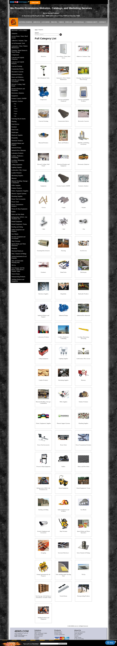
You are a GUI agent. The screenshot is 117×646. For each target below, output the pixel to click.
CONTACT (102, 22)
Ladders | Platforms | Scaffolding (17, 156)
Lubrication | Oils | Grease (19, 170)
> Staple (15, 113)
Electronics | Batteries (18, 93)
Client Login (35, 2)
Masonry (14, 178)
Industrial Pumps (16, 147)
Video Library (77, 637)
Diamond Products (17, 74)
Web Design (37, 632)
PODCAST (68, 22)
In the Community (79, 638)
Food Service (15, 124)
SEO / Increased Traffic (40, 633)
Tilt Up (14, 265)
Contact (76, 636)
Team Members (78, 633)
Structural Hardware (17, 251)
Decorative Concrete (17, 71)
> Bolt (14, 103)
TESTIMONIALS (78, 22)
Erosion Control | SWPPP (19, 98)
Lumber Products (16, 173)
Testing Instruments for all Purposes (19, 257)
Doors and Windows (17, 77)
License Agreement (59, 634)
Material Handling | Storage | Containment (20, 181)
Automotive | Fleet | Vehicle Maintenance (20, 46)
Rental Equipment (17, 221)
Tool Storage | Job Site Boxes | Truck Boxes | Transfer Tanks (18, 269)
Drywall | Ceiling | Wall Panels (18, 85)
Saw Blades (15, 234)
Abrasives (14, 33)
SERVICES (36, 22)
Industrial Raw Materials (19, 150)
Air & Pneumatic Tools (18, 43)
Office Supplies (16, 185)
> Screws (15, 111)
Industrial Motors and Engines (18, 144)
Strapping (14, 248)
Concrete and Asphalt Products (18, 62)
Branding (36, 637)
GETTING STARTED (25, 22)
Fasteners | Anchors (17, 101)
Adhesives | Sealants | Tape (19, 40)
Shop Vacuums (16, 241)
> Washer (15, 108)
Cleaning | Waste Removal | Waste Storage (19, 51)
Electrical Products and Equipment (18, 89)
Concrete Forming (17, 66)
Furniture (14, 127)
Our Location (77, 634)
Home (36, 29)
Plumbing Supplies (17, 196)
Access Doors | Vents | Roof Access (20, 37)
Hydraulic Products (17, 140)
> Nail (14, 116)
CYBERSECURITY (91, 22)
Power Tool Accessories (18, 199)
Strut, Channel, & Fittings (19, 253)
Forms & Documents (79, 632)
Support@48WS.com (22, 635)
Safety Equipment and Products (18, 230)
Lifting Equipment (17, 164)
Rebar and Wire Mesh (18, 214)
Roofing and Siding (17, 227)
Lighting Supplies (17, 167)
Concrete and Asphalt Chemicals (18, 58)
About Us (77, 630)
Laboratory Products (17, 153)
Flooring (14, 121)
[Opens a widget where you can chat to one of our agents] (110, 643)
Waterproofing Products (18, 276)
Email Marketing (38, 634)
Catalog (36, 638)
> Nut (14, 106)
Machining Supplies (17, 175)
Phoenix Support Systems (19, 193)
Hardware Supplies (17, 135)
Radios (14, 211)
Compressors (15, 55)
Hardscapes (15, 132)
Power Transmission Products (17, 205)
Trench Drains (16, 274)
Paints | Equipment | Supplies (20, 191)
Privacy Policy (58, 633)
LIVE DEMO (46, 22)
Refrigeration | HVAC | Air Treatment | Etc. (19, 217)
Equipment (15, 96)
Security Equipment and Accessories (18, 237)
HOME (13, 23)
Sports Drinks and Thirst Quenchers (19, 244)
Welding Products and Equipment (18, 280)
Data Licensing (38, 636)
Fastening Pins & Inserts (19, 118)
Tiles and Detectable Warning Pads (17, 261)
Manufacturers (58, 632)
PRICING (54, 22)
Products (57, 630)
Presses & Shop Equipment (19, 209)
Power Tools (15, 202)
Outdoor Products (17, 188)
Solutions (37, 630)
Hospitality (15, 138)
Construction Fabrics (17, 69)
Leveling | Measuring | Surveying (18, 161)
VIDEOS (61, 22)
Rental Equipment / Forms (19, 224)
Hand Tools (15, 129)
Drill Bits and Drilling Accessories (18, 80)
